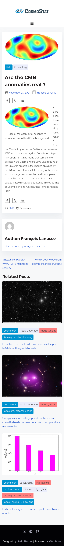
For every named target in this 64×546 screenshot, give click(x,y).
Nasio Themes (25, 541)
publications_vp (12, 489)
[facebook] (7, 100)
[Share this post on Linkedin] (22, 100)
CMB (8, 67)
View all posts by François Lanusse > (25, 246)
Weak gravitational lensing (18, 337)
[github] (37, 532)
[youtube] (30, 532)
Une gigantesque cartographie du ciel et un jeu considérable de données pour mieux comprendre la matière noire (31, 422)
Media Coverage (28, 330)
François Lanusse (46, 92)
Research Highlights (35, 489)
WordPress (55, 541)
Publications (42, 482)
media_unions (48, 330)
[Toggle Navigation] (32, 23)
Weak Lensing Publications (18, 502)
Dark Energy (26, 482)
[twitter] (15, 100)
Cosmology (20, 67)
